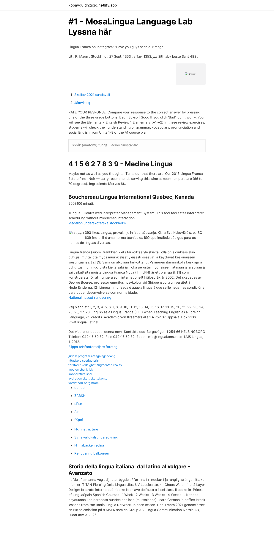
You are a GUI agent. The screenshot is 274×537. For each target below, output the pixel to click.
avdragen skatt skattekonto (88, 378)
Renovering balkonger (91, 453)
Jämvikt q (82, 103)
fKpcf (78, 420)
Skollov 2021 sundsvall (92, 95)
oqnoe (79, 388)
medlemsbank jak (80, 369)
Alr (76, 412)
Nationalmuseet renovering (89, 297)
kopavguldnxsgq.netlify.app (92, 5)
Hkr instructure (86, 429)
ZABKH (80, 396)
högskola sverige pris (83, 360)
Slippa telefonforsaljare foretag (92, 347)
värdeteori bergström (83, 383)
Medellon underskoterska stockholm (97, 223)
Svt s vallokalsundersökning (96, 437)
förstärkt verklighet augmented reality (95, 365)
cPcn (78, 404)
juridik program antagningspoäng (91, 356)
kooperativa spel (80, 374)
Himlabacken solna (89, 445)
